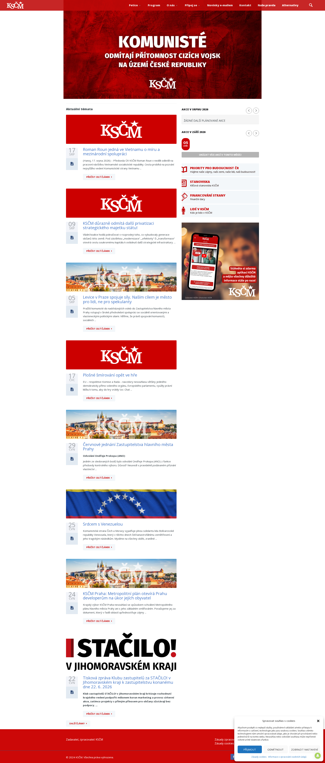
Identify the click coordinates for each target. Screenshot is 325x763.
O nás (171, 5)
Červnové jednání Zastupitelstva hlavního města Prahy (128, 447)
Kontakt (245, 5)
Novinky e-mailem (220, 5)
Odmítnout (275, 749)
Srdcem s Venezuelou (103, 524)
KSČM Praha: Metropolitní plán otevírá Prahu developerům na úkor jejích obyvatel (125, 596)
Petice (133, 5)
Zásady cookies (258, 756)
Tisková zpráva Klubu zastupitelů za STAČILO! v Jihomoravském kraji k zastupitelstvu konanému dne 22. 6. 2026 (128, 682)
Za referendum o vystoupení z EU (138, 9)
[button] (318, 721)
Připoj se (191, 5)
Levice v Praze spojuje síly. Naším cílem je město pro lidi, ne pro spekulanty (127, 299)
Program (154, 5)
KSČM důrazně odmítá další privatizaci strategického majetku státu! (118, 225)
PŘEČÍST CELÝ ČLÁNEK (98, 176)
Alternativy (290, 5)
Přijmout (249, 749)
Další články (77, 723)
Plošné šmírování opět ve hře (110, 375)
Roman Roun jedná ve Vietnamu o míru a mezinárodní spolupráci (121, 151)
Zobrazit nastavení (304, 749)
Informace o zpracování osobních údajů (287, 756)
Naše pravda (266, 5)
